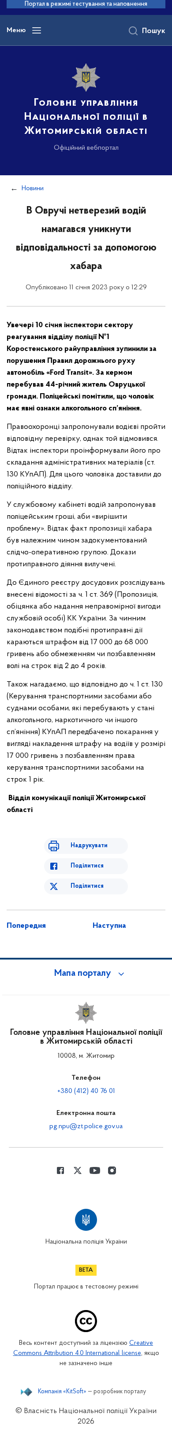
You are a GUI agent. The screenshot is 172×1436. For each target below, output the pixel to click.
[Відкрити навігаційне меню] (36, 30)
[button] (86, 973)
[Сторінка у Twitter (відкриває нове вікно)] (77, 1170)
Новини (33, 188)
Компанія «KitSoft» (62, 1392)
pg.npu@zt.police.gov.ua (86, 1126)
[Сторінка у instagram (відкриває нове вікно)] (112, 1170)
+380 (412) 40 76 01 (86, 1091)
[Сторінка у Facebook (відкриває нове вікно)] (60, 1170)
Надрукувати (89, 845)
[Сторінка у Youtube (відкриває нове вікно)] (95, 1170)
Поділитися (87, 866)
